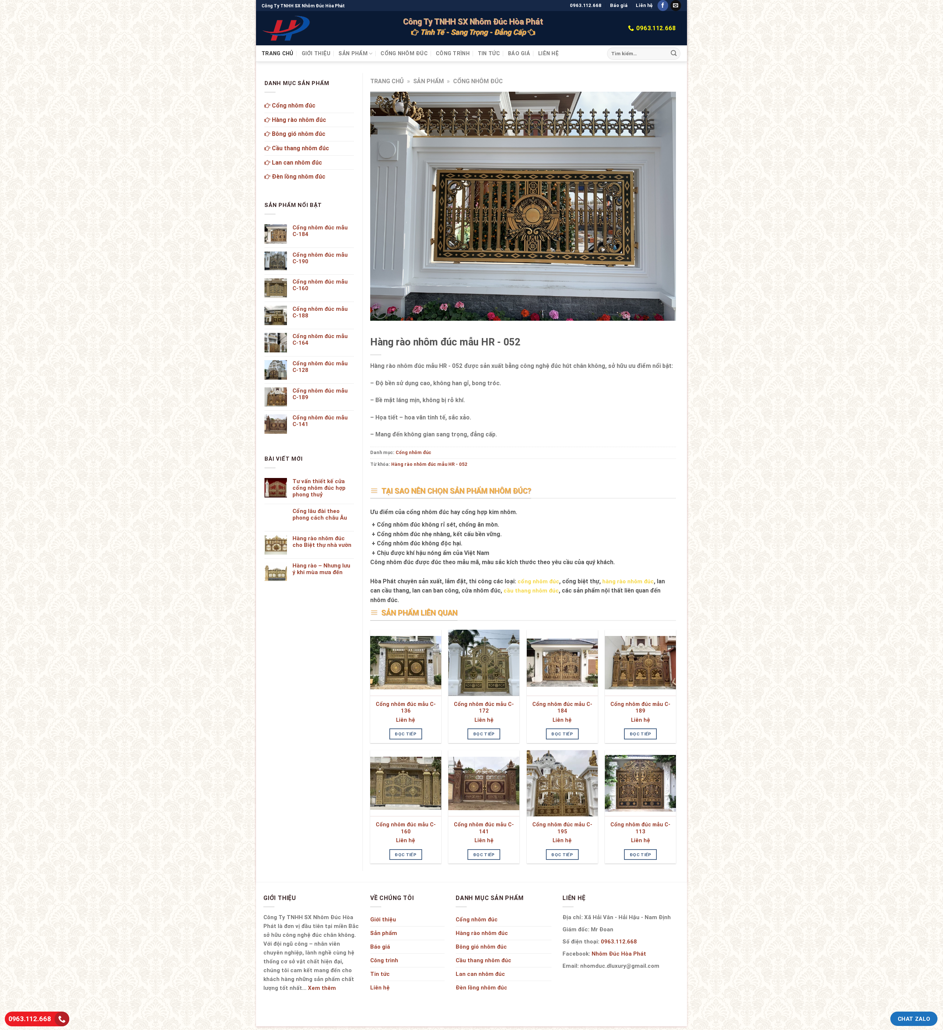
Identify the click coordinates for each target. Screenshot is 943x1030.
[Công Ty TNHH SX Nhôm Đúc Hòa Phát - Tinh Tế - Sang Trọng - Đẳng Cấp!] (287, 28)
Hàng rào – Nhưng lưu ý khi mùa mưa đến (321, 569)
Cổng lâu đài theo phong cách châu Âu (319, 514)
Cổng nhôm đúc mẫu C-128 (320, 366)
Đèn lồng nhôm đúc (297, 176)
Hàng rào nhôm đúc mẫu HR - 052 (429, 464)
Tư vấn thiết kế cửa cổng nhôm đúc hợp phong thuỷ (319, 488)
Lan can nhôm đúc (296, 162)
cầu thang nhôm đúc (531, 590)
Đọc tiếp (405, 734)
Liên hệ (644, 5)
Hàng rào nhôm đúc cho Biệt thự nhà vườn (321, 541)
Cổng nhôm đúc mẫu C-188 (320, 312)
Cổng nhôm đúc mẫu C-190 (320, 258)
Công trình (453, 53)
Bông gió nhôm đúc (297, 133)
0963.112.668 (586, 5)
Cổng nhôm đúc (404, 53)
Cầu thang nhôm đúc (299, 148)
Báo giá (619, 5)
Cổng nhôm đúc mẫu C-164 (320, 339)
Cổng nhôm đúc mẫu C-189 (640, 707)
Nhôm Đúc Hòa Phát (619, 953)
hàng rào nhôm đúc (628, 581)
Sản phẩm (353, 53)
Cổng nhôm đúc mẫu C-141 (484, 828)
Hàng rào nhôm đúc (298, 119)
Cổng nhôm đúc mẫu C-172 (484, 707)
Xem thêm (322, 987)
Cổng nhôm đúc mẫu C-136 (406, 707)
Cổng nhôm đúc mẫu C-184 (562, 707)
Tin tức (489, 53)
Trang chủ (278, 53)
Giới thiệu (316, 53)
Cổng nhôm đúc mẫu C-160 (406, 828)
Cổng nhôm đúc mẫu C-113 (640, 828)
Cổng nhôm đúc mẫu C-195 (562, 828)
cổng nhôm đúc (538, 581)
